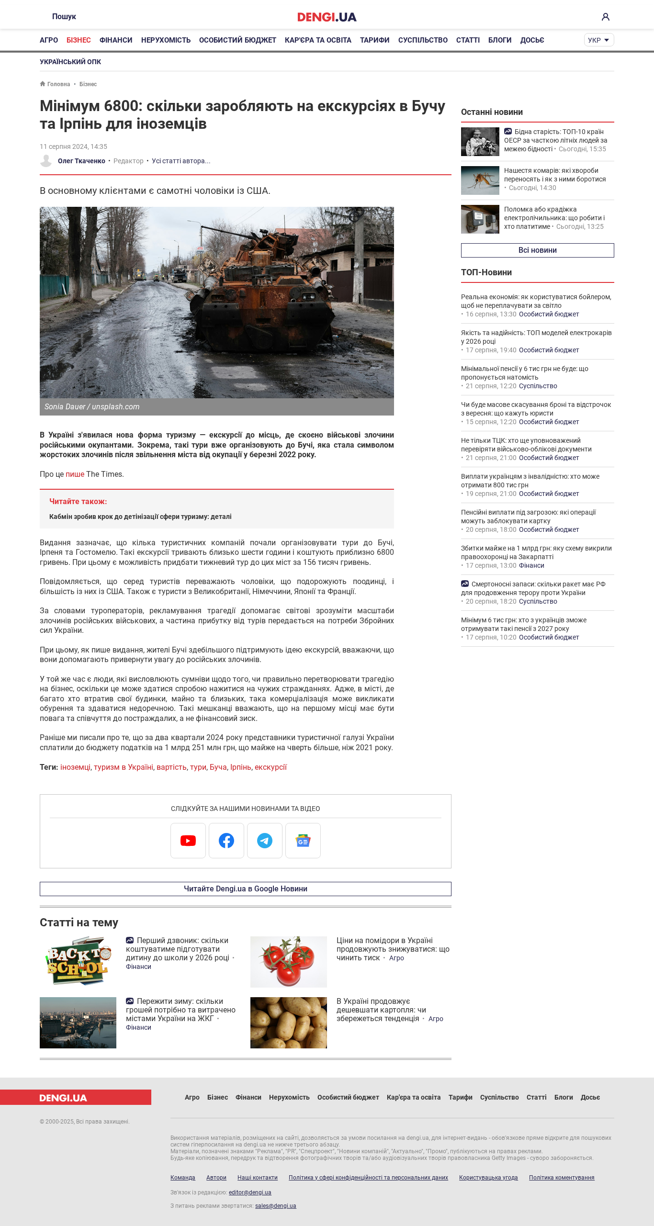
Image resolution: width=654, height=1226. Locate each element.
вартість (172, 767)
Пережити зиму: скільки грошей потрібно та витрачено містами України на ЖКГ (181, 1010)
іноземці (75, 767)
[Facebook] (226, 840)
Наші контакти (257, 1177)
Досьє (532, 40)
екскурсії (271, 767)
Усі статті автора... (181, 161)
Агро (49, 40)
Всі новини (538, 250)
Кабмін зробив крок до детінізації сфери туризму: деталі (140, 516)
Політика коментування (562, 1177)
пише (75, 474)
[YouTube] (188, 840)
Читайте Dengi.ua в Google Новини (245, 888)
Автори (216, 1177)
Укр (594, 40)
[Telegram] (264, 840)
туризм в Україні (123, 767)
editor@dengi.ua (250, 1192)
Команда (182, 1177)
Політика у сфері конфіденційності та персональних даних (368, 1177)
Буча (218, 767)
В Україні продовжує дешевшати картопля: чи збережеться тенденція (381, 1010)
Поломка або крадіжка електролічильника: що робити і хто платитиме (554, 217)
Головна (58, 84)
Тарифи (375, 40)
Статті (468, 40)
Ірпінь (240, 767)
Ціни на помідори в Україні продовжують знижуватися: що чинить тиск (393, 949)
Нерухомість (166, 40)
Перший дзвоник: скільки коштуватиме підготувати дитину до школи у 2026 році (177, 949)
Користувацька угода (488, 1177)
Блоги (500, 40)
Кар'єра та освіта (318, 40)
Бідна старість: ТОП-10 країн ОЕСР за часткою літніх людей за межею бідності (556, 140)
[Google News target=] (303, 840)
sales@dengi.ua (275, 1206)
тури (198, 767)
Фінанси (116, 40)
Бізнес (79, 40)
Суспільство (423, 40)
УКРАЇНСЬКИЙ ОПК (70, 62)
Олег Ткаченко (81, 161)
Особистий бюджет (237, 40)
